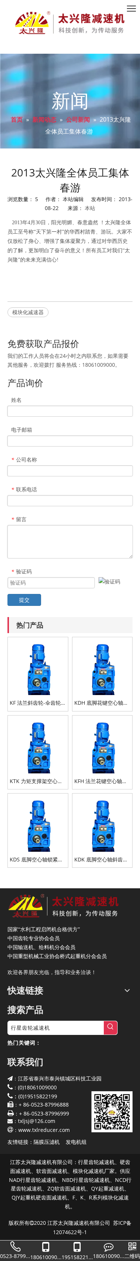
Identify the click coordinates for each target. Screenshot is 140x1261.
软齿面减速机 (52, 1170)
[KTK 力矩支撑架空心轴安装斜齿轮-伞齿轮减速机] (38, 744)
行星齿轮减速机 (96, 1161)
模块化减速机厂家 (94, 1170)
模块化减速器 (28, 312)
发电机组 (76, 1141)
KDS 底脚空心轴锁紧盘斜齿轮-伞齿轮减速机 (36, 860)
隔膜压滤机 (47, 1141)
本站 (90, 208)
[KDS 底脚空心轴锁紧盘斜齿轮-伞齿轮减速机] (38, 822)
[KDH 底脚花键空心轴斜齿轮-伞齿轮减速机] (102, 666)
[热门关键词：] (110, 1028)
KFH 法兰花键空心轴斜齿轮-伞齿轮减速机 (100, 781)
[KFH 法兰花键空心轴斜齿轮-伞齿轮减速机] (102, 744)
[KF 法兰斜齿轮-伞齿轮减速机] (38, 666)
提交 (24, 599)
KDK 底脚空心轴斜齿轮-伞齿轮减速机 (102, 860)
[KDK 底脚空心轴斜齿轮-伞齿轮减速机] (102, 822)
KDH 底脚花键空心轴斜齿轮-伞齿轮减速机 (101, 703)
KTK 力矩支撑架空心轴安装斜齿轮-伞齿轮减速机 (37, 781)
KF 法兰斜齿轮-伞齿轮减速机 (35, 703)
